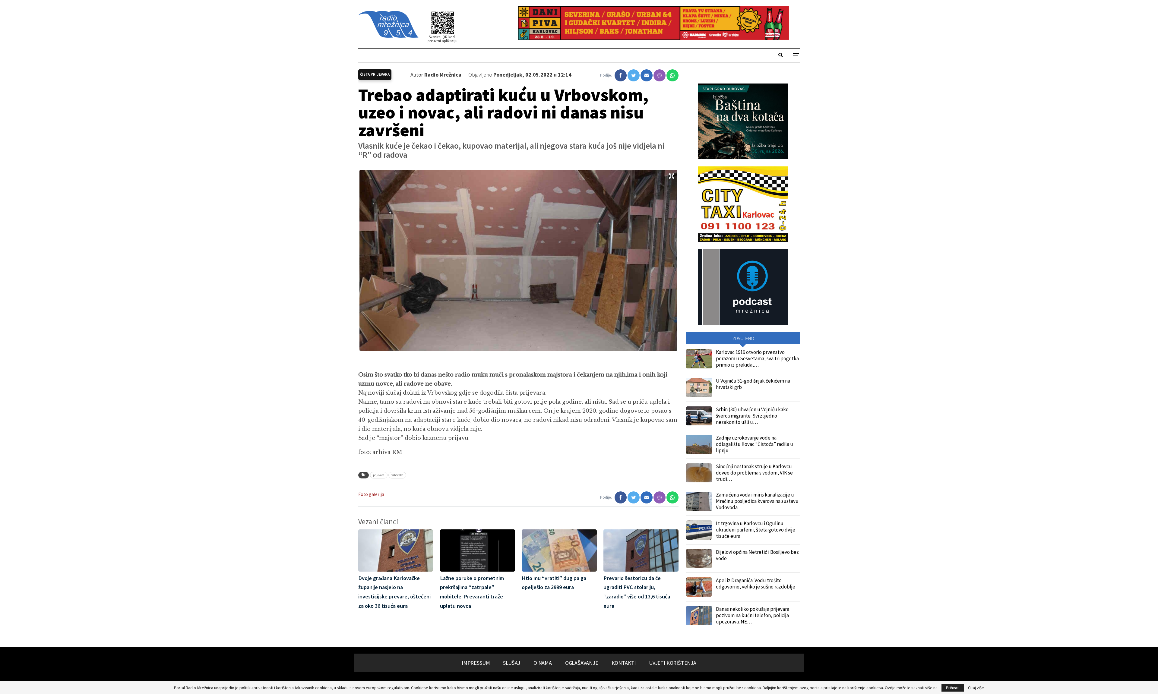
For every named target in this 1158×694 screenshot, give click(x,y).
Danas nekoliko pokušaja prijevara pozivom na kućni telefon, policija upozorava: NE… (752, 615)
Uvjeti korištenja (672, 662)
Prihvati (953, 687)
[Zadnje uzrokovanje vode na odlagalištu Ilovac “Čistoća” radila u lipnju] (699, 444)
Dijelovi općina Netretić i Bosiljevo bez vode (757, 555)
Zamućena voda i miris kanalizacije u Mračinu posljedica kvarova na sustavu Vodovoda (757, 501)
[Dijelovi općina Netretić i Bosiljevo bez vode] (699, 558)
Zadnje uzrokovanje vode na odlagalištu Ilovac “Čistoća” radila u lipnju (754, 444)
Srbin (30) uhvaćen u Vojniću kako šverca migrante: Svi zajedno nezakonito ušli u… (752, 415)
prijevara (378, 475)
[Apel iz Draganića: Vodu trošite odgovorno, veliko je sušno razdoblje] (699, 587)
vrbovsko (397, 475)
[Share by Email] (647, 75)
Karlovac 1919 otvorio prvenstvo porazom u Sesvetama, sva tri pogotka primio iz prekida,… (757, 358)
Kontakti (624, 662)
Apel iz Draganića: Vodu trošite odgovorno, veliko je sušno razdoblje (755, 583)
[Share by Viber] (659, 75)
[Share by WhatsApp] (672, 75)
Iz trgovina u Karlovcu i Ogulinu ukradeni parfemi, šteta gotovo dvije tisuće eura (755, 529)
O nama (542, 662)
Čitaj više (976, 688)
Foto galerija (371, 494)
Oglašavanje (581, 662)
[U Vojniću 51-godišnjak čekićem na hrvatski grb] (699, 387)
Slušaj (511, 662)
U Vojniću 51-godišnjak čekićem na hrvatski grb (753, 383)
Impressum (476, 662)
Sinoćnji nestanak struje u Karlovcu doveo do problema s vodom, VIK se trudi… (754, 472)
